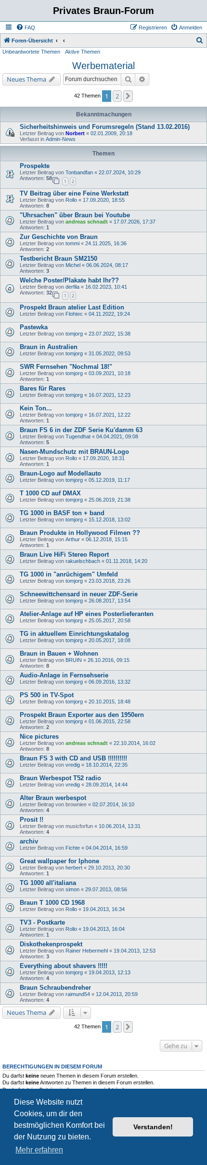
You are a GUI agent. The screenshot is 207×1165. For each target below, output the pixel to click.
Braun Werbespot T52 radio (60, 778)
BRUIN (73, 660)
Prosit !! (31, 819)
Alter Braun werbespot (53, 797)
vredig (72, 765)
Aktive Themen (82, 52)
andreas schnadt (86, 222)
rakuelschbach (82, 561)
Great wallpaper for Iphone (59, 861)
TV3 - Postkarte (42, 922)
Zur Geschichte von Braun (59, 236)
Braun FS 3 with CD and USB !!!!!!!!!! (73, 758)
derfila (72, 287)
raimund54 (77, 994)
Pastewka (34, 327)
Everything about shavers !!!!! (63, 965)
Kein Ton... (36, 408)
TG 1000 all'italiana (48, 882)
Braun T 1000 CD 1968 (52, 902)
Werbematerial (103, 65)
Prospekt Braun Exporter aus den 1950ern (82, 714)
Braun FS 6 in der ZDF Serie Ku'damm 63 (81, 430)
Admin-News (61, 139)
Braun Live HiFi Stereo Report (64, 554)
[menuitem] (25, 27)
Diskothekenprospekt (51, 944)
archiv (29, 841)
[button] (128, 96)
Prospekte (35, 165)
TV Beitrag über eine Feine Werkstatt (74, 193)
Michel (72, 265)
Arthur (72, 539)
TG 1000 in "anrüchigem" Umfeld (69, 574)
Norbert (75, 133)
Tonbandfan (79, 172)
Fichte (72, 848)
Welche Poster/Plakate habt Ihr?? (69, 280)
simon (72, 889)
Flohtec (74, 314)
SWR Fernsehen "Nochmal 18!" (66, 366)
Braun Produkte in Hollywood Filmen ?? (80, 532)
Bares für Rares (42, 388)
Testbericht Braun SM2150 (58, 258)
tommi (72, 243)
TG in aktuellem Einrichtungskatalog (74, 633)
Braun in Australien (49, 347)
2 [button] (117, 96)
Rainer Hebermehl (86, 951)
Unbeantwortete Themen (31, 52)
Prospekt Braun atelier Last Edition (72, 307)
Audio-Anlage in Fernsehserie (64, 675)
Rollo (71, 200)
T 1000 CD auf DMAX (50, 493)
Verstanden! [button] (153, 1127)
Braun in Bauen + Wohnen (59, 653)
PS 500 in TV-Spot (47, 695)
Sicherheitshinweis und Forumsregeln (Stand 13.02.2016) (105, 126)
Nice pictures (39, 736)
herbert (73, 867)
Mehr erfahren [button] (39, 1150)
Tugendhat (78, 436)
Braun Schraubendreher (55, 987)
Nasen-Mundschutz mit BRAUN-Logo (74, 451)
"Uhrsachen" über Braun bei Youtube (75, 215)
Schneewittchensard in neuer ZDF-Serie (79, 594)
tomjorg (74, 334)
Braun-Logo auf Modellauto (60, 473)
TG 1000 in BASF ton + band (62, 513)
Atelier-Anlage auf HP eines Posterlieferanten (87, 614)
